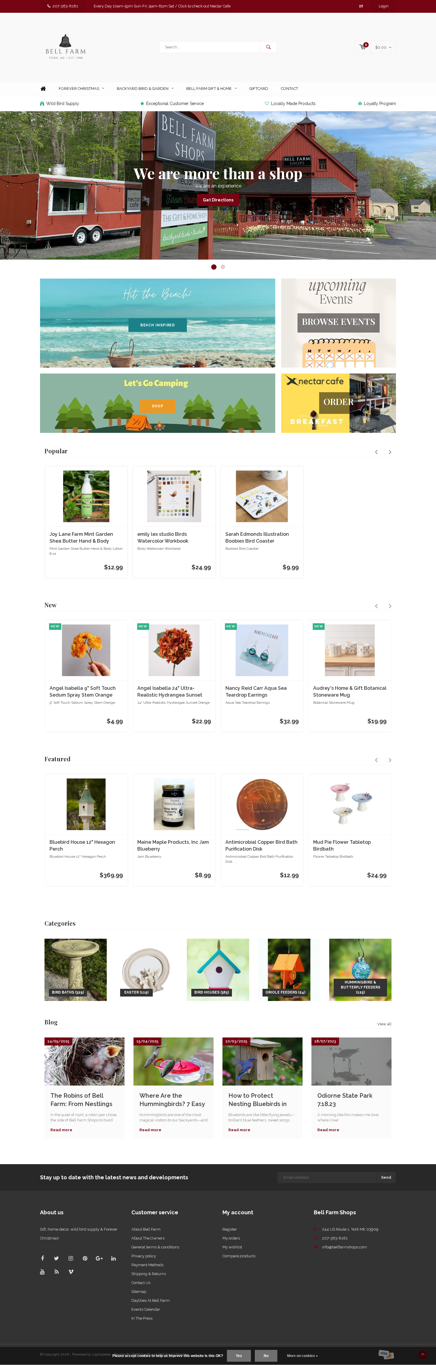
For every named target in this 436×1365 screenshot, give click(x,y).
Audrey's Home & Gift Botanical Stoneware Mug (349, 691)
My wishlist (232, 1247)
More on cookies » (302, 1356)
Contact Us (140, 1282)
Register (229, 1229)
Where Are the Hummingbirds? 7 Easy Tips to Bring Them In (172, 1100)
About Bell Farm (145, 1229)
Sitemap (138, 1291)
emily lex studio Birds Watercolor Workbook (162, 537)
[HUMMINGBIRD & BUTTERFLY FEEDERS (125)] (360, 969)
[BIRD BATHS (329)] (75, 969)
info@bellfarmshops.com (344, 1247)
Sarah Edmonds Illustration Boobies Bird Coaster (257, 537)
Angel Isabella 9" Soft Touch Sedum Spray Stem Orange (83, 691)
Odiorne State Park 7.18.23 (345, 1100)
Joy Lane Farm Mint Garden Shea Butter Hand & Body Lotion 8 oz (81, 538)
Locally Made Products (293, 103)
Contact (289, 88)
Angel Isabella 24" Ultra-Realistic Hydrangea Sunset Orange (169, 692)
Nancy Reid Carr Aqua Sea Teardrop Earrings (256, 691)
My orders (231, 1238)
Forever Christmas (79, 88)
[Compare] (361, 6)
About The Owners (147, 1238)
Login (384, 6)
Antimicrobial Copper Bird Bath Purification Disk (261, 845)
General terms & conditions (155, 1247)
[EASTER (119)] (147, 969)
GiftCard (258, 88)
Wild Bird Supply (62, 103)
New (50, 605)
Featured (57, 759)
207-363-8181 (65, 6)
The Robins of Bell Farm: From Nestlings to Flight (81, 1100)
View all (384, 1024)
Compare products (238, 1256)
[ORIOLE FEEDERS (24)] (289, 969)
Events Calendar (145, 1309)
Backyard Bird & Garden (142, 88)
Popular (56, 451)
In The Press (141, 1318)
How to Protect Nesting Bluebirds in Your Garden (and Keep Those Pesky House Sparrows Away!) (261, 1100)
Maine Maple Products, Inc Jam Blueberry (173, 845)
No (266, 1356)
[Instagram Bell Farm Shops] (70, 1258)
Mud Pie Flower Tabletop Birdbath (342, 845)
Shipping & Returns (148, 1274)
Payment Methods (147, 1265)
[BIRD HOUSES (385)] (218, 969)
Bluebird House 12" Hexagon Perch (82, 845)
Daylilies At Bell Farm (150, 1300)
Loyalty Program (380, 103)
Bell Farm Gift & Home (209, 88)
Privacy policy (143, 1256)
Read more (61, 1130)
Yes (239, 1356)
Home (43, 89)
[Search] (268, 47)
